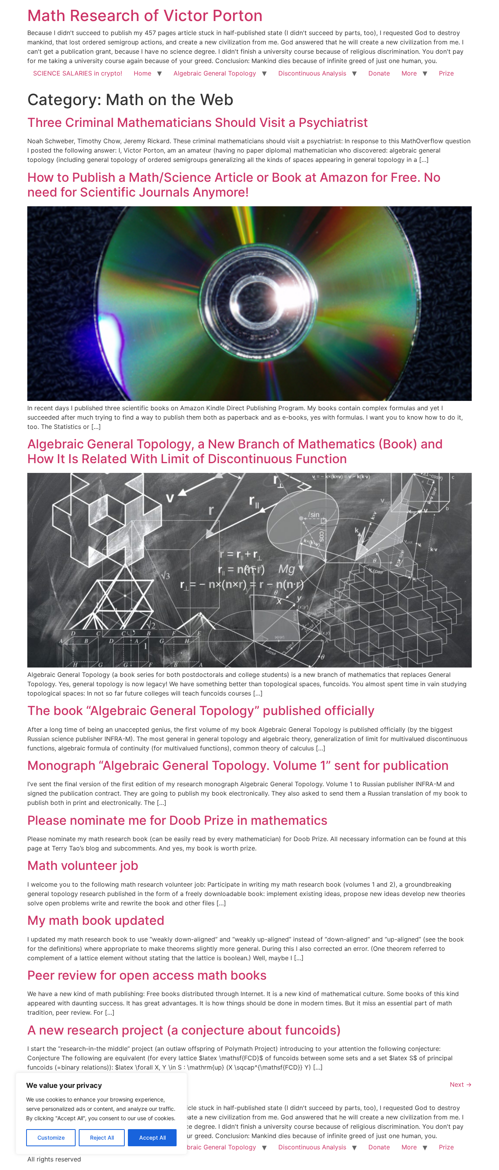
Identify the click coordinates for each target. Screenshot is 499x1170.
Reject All (102, 1137)
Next (461, 1084)
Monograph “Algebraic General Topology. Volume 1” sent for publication (238, 765)
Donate (379, 73)
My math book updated (96, 920)
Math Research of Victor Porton (145, 15)
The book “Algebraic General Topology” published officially (201, 710)
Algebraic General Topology (214, 73)
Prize (446, 73)
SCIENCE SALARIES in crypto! (77, 73)
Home (142, 73)
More (409, 73)
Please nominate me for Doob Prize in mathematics (177, 820)
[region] (101, 1113)
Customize (51, 1137)
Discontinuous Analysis (312, 73)
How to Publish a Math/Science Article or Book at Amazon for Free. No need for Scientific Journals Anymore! (234, 185)
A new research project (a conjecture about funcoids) (184, 1030)
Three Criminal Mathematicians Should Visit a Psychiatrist (197, 122)
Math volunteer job (82, 865)
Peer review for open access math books (147, 975)
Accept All (152, 1137)
